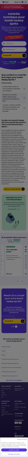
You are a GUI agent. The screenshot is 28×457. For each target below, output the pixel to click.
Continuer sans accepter (22, 439)
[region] (14, 447)
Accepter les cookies (14, 450)
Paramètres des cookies (14, 454)
